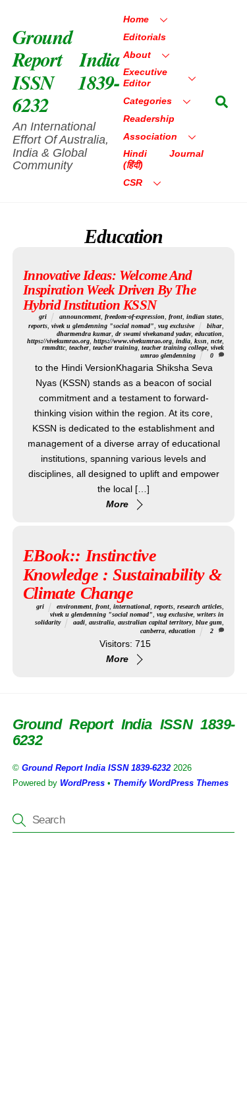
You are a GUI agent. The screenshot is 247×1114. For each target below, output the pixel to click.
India (183, 341)
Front (175, 316)
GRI (43, 316)
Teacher (79, 347)
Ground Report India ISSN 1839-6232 (96, 768)
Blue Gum (209, 622)
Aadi (79, 622)
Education (208, 333)
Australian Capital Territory (155, 622)
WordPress (82, 783)
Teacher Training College (174, 347)
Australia (101, 622)
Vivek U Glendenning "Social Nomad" (102, 325)
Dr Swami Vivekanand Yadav (153, 333)
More (117, 504)
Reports (37, 325)
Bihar (214, 325)
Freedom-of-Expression (135, 316)
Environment (74, 606)
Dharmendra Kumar (84, 333)
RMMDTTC (53, 347)
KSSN (200, 341)
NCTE (216, 341)
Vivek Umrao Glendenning (182, 351)
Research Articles (199, 606)
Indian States (204, 316)
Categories (147, 101)
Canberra (152, 630)
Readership (149, 118)
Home (136, 19)
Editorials (144, 37)
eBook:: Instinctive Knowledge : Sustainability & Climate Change (122, 574)
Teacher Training (115, 347)
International (131, 606)
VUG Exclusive (176, 325)
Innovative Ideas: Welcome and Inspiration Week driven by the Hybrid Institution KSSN (109, 290)
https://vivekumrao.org (58, 341)
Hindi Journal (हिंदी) (163, 159)
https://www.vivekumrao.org (133, 341)
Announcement (80, 316)
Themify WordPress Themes (171, 783)
